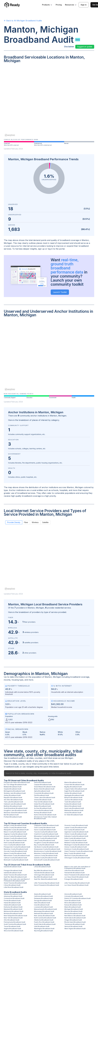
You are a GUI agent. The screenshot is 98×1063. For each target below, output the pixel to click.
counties (38, 758)
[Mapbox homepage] (10, 135)
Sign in (84, 5)
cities (31, 758)
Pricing (59, 5)
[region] (49, 101)
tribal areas (52, 758)
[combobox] (49, 773)
